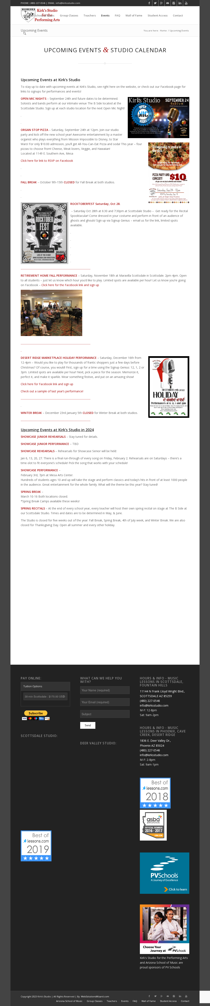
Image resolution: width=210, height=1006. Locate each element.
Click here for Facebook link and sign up (47, 384)
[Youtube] (186, 3)
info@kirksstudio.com (154, 705)
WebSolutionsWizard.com (95, 996)
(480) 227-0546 (150, 701)
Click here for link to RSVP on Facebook (47, 161)
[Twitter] (155, 3)
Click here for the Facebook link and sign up (70, 285)
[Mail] (168, 3)
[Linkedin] (180, 3)
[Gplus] (161, 3)
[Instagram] (174, 3)
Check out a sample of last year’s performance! (52, 391)
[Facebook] (149, 3)
